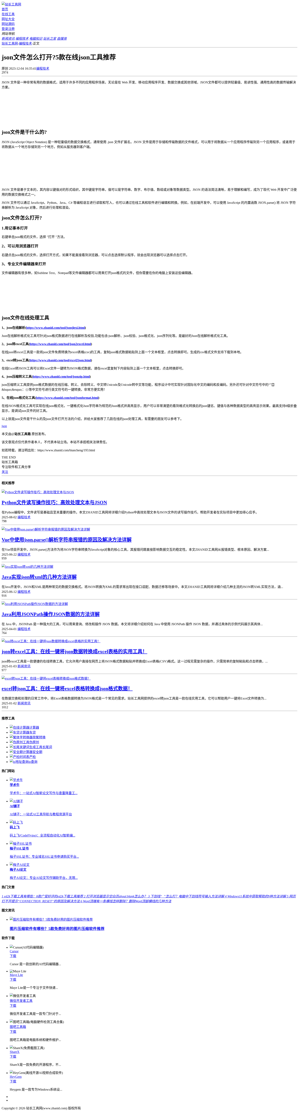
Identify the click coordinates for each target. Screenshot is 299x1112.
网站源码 (8, 24)
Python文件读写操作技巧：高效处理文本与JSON (54, 502)
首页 (5, 9)
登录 (5, 29)
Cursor (14, 951)
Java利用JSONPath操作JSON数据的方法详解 (51, 614)
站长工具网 (10, 43)
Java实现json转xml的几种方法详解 (39, 577)
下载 (13, 956)
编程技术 (25, 43)
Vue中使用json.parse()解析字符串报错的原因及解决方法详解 (67, 539)
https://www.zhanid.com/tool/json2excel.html (60, 344)
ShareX (15, 1052)
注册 (11, 29)
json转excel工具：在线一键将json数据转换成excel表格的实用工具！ (74, 651)
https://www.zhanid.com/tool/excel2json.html (60, 360)
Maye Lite (16, 975)
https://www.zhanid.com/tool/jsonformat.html (67, 397)
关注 (5, 472)
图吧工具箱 (18, 1027)
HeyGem (16, 1076)
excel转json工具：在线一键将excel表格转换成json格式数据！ (67, 688)
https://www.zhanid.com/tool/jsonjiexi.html (55, 327)
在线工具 (8, 14)
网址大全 (8, 19)
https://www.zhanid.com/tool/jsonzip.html (61, 376)
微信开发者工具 (21, 1000)
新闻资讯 (24, 666)
